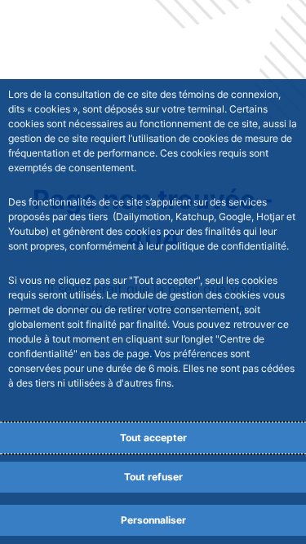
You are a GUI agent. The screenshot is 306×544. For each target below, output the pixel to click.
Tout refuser (153, 477)
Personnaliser (153, 520)
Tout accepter (153, 437)
